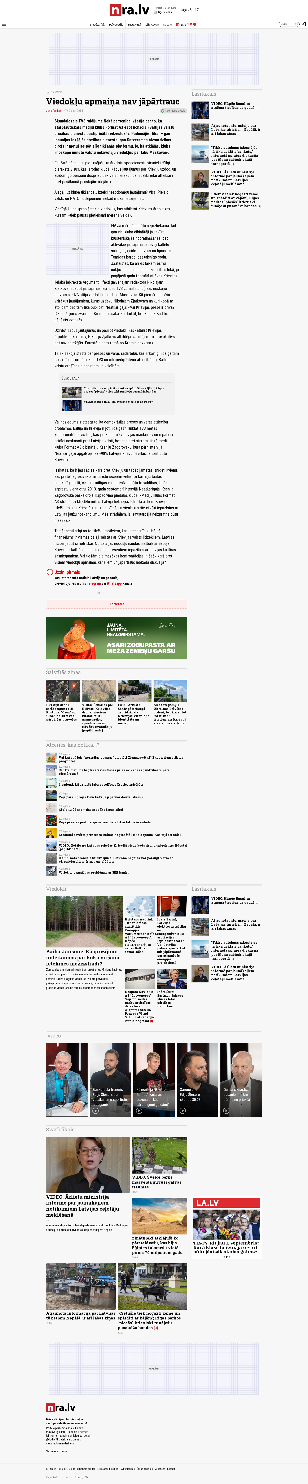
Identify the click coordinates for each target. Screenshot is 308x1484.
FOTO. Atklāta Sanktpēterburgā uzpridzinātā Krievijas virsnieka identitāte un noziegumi (133, 714)
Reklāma (62, 1468)
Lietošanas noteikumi (108, 1468)
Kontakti (171, 1468)
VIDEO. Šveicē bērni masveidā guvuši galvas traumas (156, 1181)
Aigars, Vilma (163, 12)
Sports (167, 24)
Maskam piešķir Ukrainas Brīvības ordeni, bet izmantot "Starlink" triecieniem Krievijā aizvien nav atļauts (170, 714)
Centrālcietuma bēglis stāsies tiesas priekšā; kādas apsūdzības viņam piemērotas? (114, 772)
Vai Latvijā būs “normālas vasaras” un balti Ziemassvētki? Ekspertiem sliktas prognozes (121, 759)
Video (54, 1035)
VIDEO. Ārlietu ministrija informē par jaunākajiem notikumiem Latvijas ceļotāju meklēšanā (232, 178)
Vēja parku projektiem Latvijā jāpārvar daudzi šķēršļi (101, 797)
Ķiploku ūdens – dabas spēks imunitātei (91, 810)
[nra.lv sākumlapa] (129, 10)
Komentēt (117, 604)
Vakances (160, 1468)
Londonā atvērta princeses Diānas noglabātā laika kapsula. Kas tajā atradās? (120, 835)
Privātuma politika (86, 1468)
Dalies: (101, 593)
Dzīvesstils (116, 24)
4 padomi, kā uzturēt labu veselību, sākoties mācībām (101, 784)
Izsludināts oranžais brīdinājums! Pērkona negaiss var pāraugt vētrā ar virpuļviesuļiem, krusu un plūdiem (116, 860)
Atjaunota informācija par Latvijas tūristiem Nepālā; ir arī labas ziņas (235, 129)
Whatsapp (114, 583)
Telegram (94, 583)
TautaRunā (134, 24)
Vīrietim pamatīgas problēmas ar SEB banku (94, 872)
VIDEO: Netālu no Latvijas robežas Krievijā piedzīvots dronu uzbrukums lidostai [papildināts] (123, 847)
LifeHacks (152, 24)
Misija (72, 1468)
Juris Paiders (54, 110)
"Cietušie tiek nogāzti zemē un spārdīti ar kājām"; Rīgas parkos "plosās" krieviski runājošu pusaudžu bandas (124, 390)
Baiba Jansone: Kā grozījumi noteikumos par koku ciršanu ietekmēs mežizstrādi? (82, 957)
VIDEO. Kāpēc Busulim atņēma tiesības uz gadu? (118, 401)
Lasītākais (204, 93)
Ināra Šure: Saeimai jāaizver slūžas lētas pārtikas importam (170, 999)
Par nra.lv (51, 1468)
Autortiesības (128, 1468)
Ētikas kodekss (145, 1468)
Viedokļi (58, 92)
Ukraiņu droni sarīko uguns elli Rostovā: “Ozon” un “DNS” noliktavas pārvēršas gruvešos (61, 712)
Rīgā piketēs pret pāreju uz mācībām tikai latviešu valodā (105, 822)
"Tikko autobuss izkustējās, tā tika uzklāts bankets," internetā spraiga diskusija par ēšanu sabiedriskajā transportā (234, 155)
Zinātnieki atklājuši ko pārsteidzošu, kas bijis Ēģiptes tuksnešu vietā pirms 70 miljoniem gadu (157, 1245)
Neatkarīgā (97, 24)
